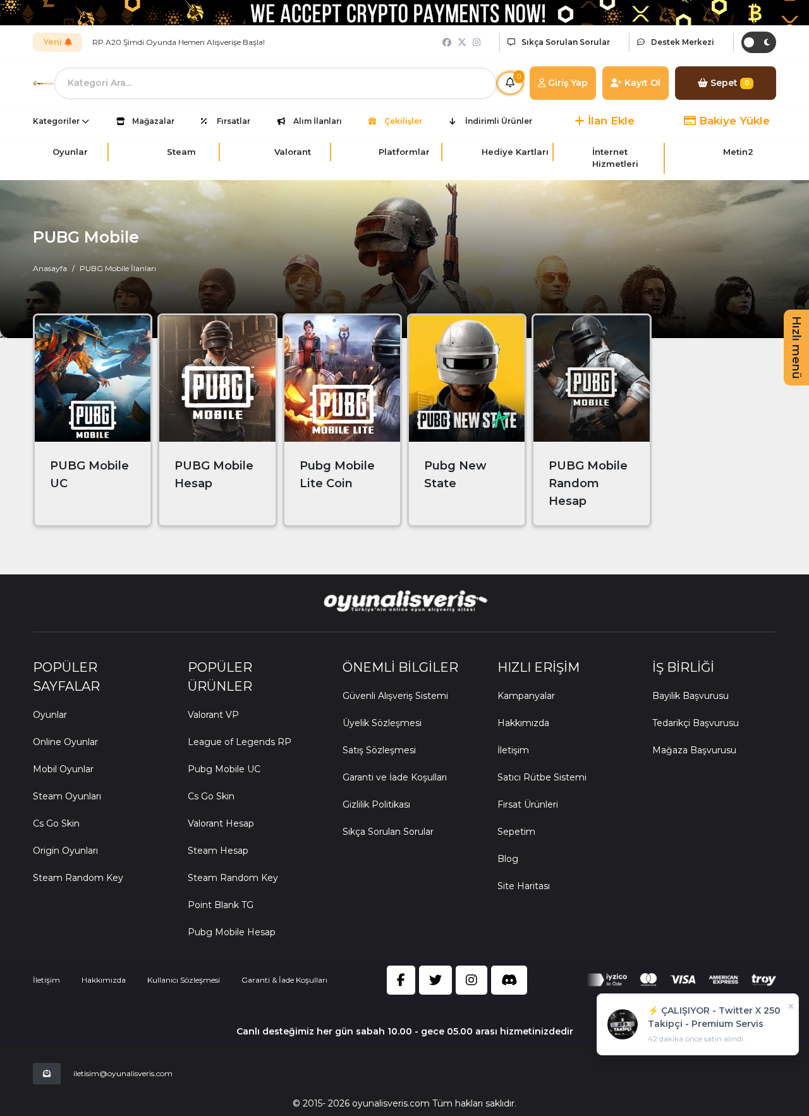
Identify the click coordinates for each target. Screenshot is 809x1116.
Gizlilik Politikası (376, 804)
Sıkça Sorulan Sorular (388, 831)
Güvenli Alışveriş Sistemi (395, 695)
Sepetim (516, 831)
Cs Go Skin (56, 823)
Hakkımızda (523, 723)
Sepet (729, 82)
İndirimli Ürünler (498, 121)
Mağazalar (153, 121)
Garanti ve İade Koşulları (395, 777)
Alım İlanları (317, 121)
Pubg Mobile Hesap (232, 932)
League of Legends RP (239, 742)
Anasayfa (50, 268)
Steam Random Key (78, 877)
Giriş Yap (566, 82)
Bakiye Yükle (733, 120)
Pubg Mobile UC (224, 769)
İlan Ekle (610, 120)
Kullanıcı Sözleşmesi (183, 980)
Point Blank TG (220, 905)
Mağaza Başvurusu (694, 750)
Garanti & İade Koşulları (284, 980)
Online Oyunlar (65, 742)
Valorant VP (213, 714)
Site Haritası (523, 886)
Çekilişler (403, 121)
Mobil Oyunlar (63, 769)
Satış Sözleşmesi (379, 750)
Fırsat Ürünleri (527, 804)
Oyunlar (50, 714)
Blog (507, 858)
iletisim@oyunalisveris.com (123, 1073)
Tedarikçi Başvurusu (695, 723)
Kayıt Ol (641, 82)
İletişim (513, 750)
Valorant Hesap (221, 823)
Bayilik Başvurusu (690, 695)
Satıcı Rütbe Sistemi (542, 777)
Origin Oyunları (65, 850)
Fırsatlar (233, 121)
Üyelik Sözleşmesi (382, 723)
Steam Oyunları (67, 796)
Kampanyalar (526, 695)
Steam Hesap (218, 850)
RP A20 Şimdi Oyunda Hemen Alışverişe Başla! (178, 42)
